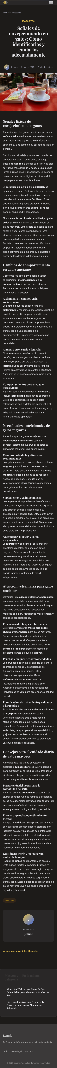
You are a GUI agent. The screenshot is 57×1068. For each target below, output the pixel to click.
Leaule (7, 1035)
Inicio (5, 1051)
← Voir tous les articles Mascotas (20, 951)
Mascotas (16, 12)
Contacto (29, 1051)
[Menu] (51, 2)
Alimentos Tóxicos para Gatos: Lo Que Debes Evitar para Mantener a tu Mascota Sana (28, 992)
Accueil (6, 12)
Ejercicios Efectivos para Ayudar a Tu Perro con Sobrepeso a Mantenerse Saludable (25, 1005)
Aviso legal (16, 1051)
